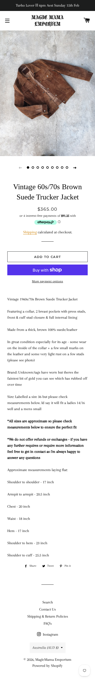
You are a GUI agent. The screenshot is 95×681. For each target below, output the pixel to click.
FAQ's (48, 623)
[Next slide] (74, 167)
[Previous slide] (20, 167)
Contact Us (47, 609)
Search (47, 602)
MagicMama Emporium (53, 659)
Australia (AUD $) (45, 647)
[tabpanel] (47, 92)
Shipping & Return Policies (47, 616)
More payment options (47, 281)
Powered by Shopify (47, 665)
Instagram (50, 634)
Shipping (30, 232)
